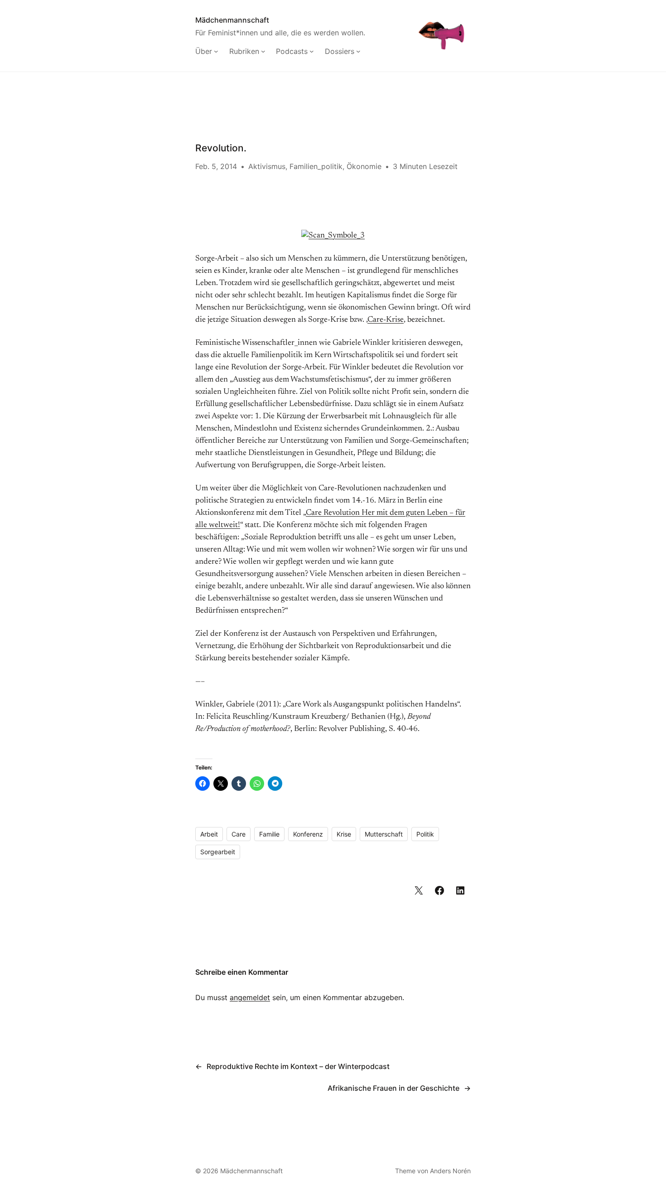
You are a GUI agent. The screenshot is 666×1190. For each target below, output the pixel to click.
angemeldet (250, 997)
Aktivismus (266, 166)
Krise (344, 834)
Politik (425, 834)
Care (239, 834)
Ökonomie (364, 166)
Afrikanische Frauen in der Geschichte (393, 1088)
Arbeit (209, 834)
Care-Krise (385, 320)
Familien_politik (316, 166)
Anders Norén (450, 1171)
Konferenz (308, 834)
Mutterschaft (384, 834)
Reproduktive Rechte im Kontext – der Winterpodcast (298, 1066)
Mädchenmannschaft (232, 19)
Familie (269, 834)
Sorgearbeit (217, 852)
